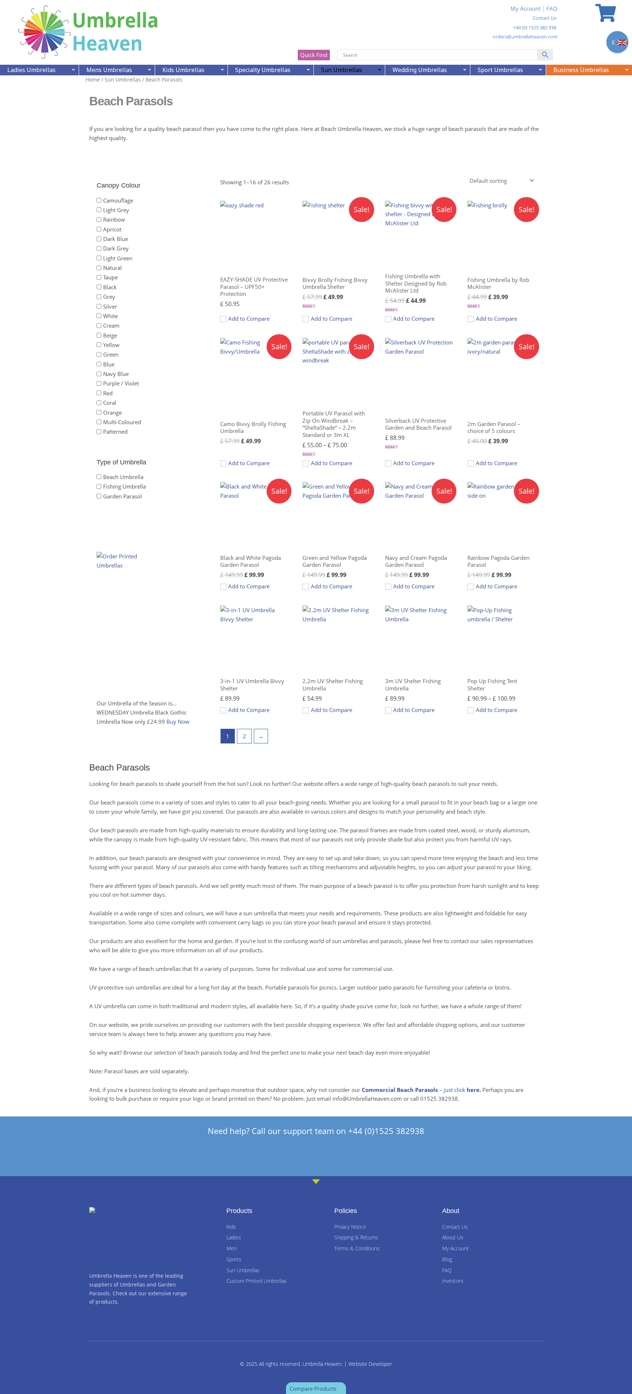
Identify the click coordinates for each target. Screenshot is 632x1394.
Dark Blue (115, 238)
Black (110, 286)
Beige (110, 335)
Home (93, 79)
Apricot (112, 229)
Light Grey (116, 210)
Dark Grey (116, 248)
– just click (422, 1089)
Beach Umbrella (123, 477)
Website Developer (370, 1363)
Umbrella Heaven (322, 1363)
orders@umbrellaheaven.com (525, 36)
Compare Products (314, 1388)
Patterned (115, 431)
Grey (109, 296)
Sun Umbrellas (123, 79)
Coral (109, 402)
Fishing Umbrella (124, 486)
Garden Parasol (122, 496)
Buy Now (177, 721)
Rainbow (114, 219)
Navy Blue (116, 373)
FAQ (551, 8)
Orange (112, 412)
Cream (111, 325)
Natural (112, 267)
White (110, 316)
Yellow (111, 344)
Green (110, 354)
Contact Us (544, 18)
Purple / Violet (121, 383)
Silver (110, 306)
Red (108, 392)
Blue (108, 364)
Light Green (117, 257)
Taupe (110, 277)
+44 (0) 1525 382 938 (534, 27)
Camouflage (118, 200)
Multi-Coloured (122, 421)
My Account (526, 8)
